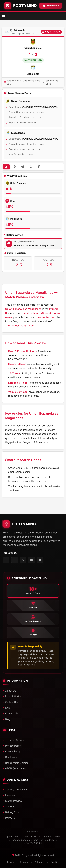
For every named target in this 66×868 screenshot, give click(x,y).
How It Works (13, 696)
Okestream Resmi (31, 836)
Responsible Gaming (17, 762)
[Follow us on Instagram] (23, 560)
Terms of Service (14, 740)
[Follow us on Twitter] (14, 560)
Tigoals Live (11, 836)
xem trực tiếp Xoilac (44, 840)
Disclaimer (11, 757)
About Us (10, 690)
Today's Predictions (16, 789)
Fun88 (47, 836)
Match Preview (13, 800)
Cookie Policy (13, 751)
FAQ (7, 707)
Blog (7, 719)
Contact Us (11, 713)
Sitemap (39, 862)
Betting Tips (12, 812)
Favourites (53, 5)
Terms (10, 862)
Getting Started (14, 702)
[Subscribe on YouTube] (31, 560)
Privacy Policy (13, 745)
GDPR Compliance (15, 768)
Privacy (24, 862)
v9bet (58, 836)
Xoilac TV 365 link (33, 843)
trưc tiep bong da (21, 840)
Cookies (55, 862)
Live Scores (11, 795)
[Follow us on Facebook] (6, 560)
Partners (10, 817)
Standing (10, 806)
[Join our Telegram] (40, 560)
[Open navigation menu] (3, 16)
